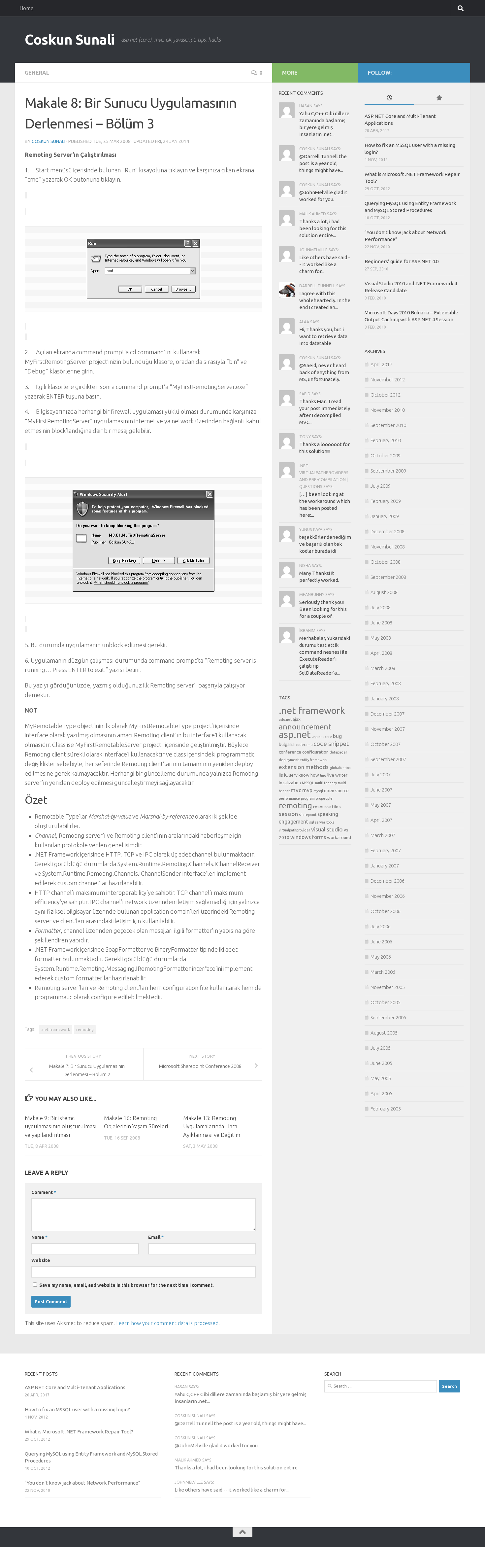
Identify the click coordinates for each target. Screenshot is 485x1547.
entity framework (314, 760)
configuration (315, 752)
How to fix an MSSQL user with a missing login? (77, 1409)
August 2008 (384, 592)
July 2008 (381, 607)
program (308, 798)
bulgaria (287, 744)
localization (290, 782)
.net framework (55, 1029)
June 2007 (381, 789)
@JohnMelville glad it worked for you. (217, 1445)
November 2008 (388, 546)
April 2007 (381, 820)
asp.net (295, 734)
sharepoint (307, 815)
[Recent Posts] (389, 98)
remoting (85, 1029)
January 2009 (385, 516)
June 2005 (381, 1063)
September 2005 (388, 1017)
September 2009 (388, 471)
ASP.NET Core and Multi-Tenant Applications (75, 1387)
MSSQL (308, 783)
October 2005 (386, 1002)
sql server (317, 822)
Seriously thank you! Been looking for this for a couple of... (323, 609)
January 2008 (385, 698)
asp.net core (322, 737)
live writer (337, 775)
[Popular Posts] (439, 98)
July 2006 (381, 926)
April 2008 (381, 653)
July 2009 (381, 486)
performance (289, 798)
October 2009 (386, 455)
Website (40, 1260)
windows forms (308, 837)
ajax (297, 719)
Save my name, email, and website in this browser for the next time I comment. (126, 1285)
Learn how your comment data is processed (167, 1323)
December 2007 (387, 714)
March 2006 (383, 972)
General (37, 73)
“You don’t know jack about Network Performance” (82, 1483)
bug (337, 736)
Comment (43, 1192)
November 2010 (388, 410)
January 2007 (385, 865)
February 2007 (386, 850)
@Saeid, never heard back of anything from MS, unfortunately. (324, 372)
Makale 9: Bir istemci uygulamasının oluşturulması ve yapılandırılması (60, 1126)
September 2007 (388, 759)
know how (309, 775)
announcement (305, 726)
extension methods (304, 767)
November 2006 (388, 896)
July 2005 (381, 1048)
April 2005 (381, 1093)
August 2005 (384, 1033)
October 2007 (386, 744)
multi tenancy (326, 783)
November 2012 (388, 379)
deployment (289, 760)
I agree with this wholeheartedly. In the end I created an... (324, 300)
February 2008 (386, 683)
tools (330, 822)
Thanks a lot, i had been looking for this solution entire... (322, 228)
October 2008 (386, 562)
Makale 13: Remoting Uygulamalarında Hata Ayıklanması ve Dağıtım (211, 1126)
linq (323, 775)
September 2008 (388, 577)
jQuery (291, 775)
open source (336, 790)
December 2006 (387, 881)
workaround (339, 837)
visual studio (327, 829)
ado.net (285, 719)
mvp (307, 790)
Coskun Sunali (69, 39)
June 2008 (381, 622)
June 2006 (381, 941)
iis (281, 775)
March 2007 (383, 835)
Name (39, 1237)
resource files (327, 806)
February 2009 (386, 501)
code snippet (331, 743)
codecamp (304, 745)
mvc (296, 790)
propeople (324, 798)
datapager (338, 752)
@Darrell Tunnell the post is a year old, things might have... (323, 163)
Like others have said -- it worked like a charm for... (324, 264)
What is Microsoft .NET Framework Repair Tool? (79, 1431)
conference (290, 752)
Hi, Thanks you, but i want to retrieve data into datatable (323, 336)
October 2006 (386, 911)
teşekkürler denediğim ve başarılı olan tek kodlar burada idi (325, 544)
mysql (318, 791)
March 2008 (383, 668)
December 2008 (387, 531)
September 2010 (388, 425)
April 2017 (381, 364)
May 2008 (381, 638)
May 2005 (381, 1078)
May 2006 (381, 957)
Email (156, 1237)
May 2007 (381, 805)
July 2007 (381, 774)
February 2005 (386, 1108)
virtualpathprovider (294, 830)
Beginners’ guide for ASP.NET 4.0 (401, 261)
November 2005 (388, 987)
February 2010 (386, 440)
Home (26, 8)
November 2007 (388, 729)
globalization (340, 768)
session (288, 814)
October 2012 (386, 395)
